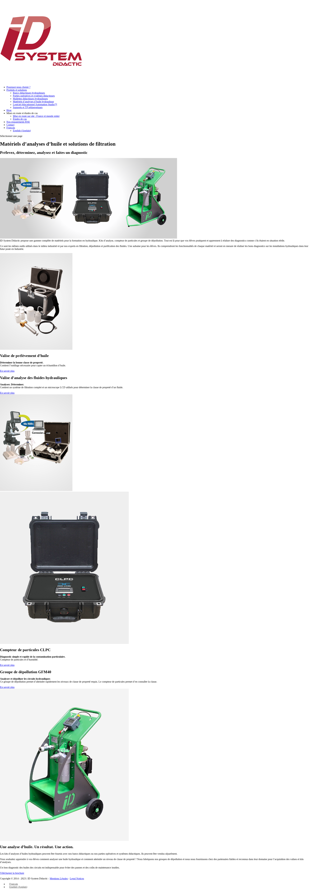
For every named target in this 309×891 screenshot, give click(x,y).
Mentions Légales (59, 878)
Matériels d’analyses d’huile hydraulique (33, 101)
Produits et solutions (16, 90)
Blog (8, 110)
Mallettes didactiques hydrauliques (30, 98)
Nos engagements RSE (18, 121)
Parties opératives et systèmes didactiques (34, 95)
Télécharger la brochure (12, 873)
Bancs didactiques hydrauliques (29, 93)
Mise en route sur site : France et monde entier (36, 116)
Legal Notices (77, 878)
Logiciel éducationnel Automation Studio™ (35, 104)
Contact (10, 124)
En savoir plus (7, 371)
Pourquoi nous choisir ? (18, 87)
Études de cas (20, 119)
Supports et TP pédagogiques (27, 107)
